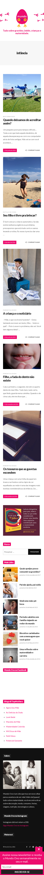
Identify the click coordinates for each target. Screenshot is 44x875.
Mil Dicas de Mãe (13, 731)
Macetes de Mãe (13, 722)
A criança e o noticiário (17, 313)
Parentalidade (10, 310)
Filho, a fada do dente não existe (18, 378)
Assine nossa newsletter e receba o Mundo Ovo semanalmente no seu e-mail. (22, 858)
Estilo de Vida (9, 212)
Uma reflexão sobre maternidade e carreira (29, 652)
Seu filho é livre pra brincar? (19, 215)
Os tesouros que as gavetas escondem (20, 470)
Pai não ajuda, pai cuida (30, 585)
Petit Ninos (11, 736)
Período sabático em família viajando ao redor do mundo (29, 620)
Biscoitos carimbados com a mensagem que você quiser (30, 636)
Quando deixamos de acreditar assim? (22, 121)
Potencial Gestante (14, 740)
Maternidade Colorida (15, 726)
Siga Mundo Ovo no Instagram (15, 825)
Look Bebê (10, 717)
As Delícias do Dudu (14, 712)
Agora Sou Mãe (12, 708)
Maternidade (9, 116)
